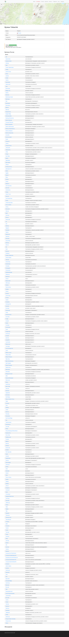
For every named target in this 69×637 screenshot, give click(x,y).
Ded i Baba (8, 156)
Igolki (7, 213)
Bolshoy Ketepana (9, 130)
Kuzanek (7, 335)
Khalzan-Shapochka (9, 255)
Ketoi (7, 249)
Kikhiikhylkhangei (9, 272)
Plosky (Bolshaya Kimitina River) (11, 430)
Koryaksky (7, 301)
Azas (6, 86)
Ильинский (8, 219)
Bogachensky (8, 111)
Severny (7, 460)
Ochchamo (8, 394)
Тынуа (7, 534)
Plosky (7, 428)
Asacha (7, 80)
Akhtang (7, 63)
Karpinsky (7, 236)
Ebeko (7, 170)
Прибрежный (8, 437)
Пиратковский (8, 422)
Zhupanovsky (8, 620)
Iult (6, 221)
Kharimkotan (8, 263)
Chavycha (7, 141)
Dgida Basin (8, 160)
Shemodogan (8, 462)
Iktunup (7, 217)
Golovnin (7, 196)
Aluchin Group (8, 71)
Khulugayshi (8, 268)
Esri (68, 24)
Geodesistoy (8, 189)
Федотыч (7, 183)
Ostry (7, 405)
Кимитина (7, 276)
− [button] (1, 6)
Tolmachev (8, 515)
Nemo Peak (8, 386)
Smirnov (7, 485)
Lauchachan (8, 342)
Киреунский (8, 280)
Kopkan (7, 299)
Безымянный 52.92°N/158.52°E (12, 557)
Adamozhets (8, 58)
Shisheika (7, 470)
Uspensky (7, 572)
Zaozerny (7, 606)
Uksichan (7, 547)
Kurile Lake (8, 333)
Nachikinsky (8, 384)
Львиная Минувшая (9, 377)
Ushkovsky (8, 570)
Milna (7, 375)
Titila (6, 511)
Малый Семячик (9, 365)
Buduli (7, 139)
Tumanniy (7, 525)
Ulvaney (7, 549)
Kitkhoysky (8, 282)
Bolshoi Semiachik (9, 124)
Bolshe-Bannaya (9, 120)
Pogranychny (8, 432)
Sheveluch (8, 464)
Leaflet (64, 24)
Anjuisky (7, 75)
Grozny (7, 206)
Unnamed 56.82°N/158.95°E (11, 561)
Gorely (7, 200)
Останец (7, 403)
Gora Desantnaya (9, 198)
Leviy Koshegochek (9, 348)
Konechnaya (8, 295)
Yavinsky (7, 604)
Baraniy (7, 92)
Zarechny (7, 608)
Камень (7, 232)
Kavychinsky (8, 240)
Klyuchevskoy (8, 287)
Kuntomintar (8, 327)
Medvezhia (8, 369)
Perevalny (7, 413)
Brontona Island (9, 137)
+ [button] (1, 4)
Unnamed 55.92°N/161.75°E (11, 559)
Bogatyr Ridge (8, 113)
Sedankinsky (8, 458)
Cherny (7, 143)
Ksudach (7, 320)
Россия (19, 33)
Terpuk (7, 504)
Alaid (6, 65)
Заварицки (8, 612)
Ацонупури (8, 82)
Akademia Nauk (8, 61)
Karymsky (7, 238)
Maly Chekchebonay (9, 361)
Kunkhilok (7, 325)
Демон (7, 158)
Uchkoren (7, 536)
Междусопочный (9, 373)
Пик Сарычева (8, 451)
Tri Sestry (7, 521)
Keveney (7, 251)
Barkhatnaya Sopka (9, 96)
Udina (7, 538)
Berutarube (8, 103)
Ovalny (7, 409)
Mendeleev (8, 371)
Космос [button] (50, 1)
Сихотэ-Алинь (8, 477)
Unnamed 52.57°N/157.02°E (11, 553)
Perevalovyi (8, 416)
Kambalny (7, 230)
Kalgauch (7, 227)
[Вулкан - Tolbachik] (34, 14)
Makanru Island (8, 352)
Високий (7, 587)
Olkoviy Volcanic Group (10, 399)
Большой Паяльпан (9, 122)
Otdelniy (7, 407)
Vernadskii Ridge (9, 580)
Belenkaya (8, 99)
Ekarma (7, 175)
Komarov (7, 293)
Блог (59, 1)
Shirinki (7, 466)
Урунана (7, 551)
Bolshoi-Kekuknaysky (10, 126)
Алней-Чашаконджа (10, 67)
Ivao (6, 223)
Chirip (7, 151)
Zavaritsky (7, 610)
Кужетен (7, 337)
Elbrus (7, 177)
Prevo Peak (8, 435)
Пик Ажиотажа (8, 185)
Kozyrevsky (8, 310)
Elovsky (7, 179)
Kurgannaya (8, 331)
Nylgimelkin (8, 392)
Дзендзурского (9, 168)
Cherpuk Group (8, 145)
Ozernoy (7, 411)
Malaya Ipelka (8, 354)
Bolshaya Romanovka (10, 118)
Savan (7, 454)
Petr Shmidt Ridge (9, 418)
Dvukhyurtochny (9, 166)
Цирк (7, 523)
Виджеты (55, 1)
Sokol (7, 492)
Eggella (7, 173)
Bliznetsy (7, 109)
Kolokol (7, 291)
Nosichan (7, 390)
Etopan (7, 181)
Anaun (7, 73)
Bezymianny (8, 105)
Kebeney (7, 242)
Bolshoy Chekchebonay (10, 128)
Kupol (7, 329)
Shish (7, 468)
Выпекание (8, 88)
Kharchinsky (8, 261)
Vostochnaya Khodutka (10, 593)
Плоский (7, 426)
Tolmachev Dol (8, 517)
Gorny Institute (8, 204)
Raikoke (7, 441)
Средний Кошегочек (10, 496)
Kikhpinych (8, 274)
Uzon (7, 574)
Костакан (7, 308)
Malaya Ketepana (9, 356)
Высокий (7, 597)
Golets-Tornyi (8, 194)
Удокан (7, 542)
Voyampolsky (8, 595)
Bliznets (7, 107)
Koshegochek (8, 304)
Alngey (7, 69)
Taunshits (7, 500)
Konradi (7, 297)
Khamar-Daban (8, 257)
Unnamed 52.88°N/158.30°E (11, 555)
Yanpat (7, 601)
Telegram (62, 1)
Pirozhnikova (8, 424)
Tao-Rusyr (7, 498)
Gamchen (7, 187)
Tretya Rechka (8, 519)
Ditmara (7, 164)
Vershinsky (8, 582)
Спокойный (8, 494)
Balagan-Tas (8, 90)
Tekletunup (8, 502)
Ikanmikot (7, 215)
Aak (6, 56)
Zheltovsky (8, 616)
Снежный (7, 489)
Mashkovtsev (8, 367)
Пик (6, 420)
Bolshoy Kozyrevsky (9, 132)
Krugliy (7, 318)
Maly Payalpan (8, 363)
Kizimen (7, 285)
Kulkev (7, 323)
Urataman (7, 563)
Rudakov (7, 449)
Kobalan (7, 289)
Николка (7, 388)
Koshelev (7, 306)
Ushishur (7, 568)
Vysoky (7, 599)
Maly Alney (8, 358)
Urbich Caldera (8, 566)
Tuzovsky (7, 532)
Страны (42, 1)
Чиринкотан (8, 149)
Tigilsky (7, 508)
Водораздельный (9, 591)
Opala (7, 401)
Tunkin (7, 530)
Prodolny (7, 439)
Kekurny (7, 244)
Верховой (7, 578)
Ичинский (7, 208)
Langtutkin (8, 339)
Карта (34, 1)
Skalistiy (7, 481)
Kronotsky (7, 316)
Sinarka (7, 479)
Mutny (7, 382)
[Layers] (67, 5)
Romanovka (8, 447)
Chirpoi (7, 154)
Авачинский (8, 84)
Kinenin (7, 278)
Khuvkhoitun (8, 270)
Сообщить (38, 1)
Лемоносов (8, 344)
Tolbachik (7, 513)
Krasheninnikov (8, 314)
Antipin (7, 77)
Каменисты (8, 234)
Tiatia (7, 506)
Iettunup (7, 211)
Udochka (7, 540)
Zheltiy (7, 614)
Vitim (6, 589)
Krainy (7, 312)
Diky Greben (8, 162)
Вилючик (7, 585)
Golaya (7, 192)
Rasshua (7, 443)
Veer (6, 576)
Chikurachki (8, 147)
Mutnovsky (8, 380)
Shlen (7, 475)
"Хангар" (7, 259)
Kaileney (7, 225)
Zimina (7, 623)
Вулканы (46, 1)
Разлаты (7, 445)
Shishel (7, 473)
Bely (6, 101)
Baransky (7, 94)
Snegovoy (7, 487)
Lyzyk (7, 350)
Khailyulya (7, 253)
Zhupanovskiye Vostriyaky (10, 618)
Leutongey (8, 346)
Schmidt (7, 456)
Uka (6, 544)
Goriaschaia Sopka (9, 202)
